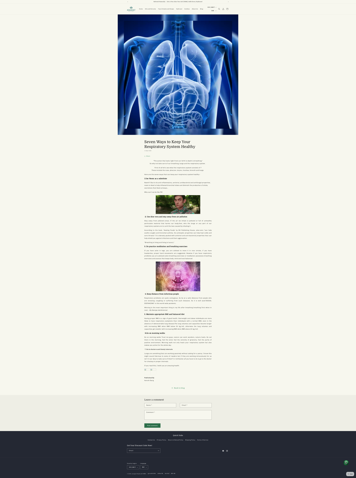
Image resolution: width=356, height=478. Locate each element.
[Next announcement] (228, 2)
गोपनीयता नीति (160, 473)
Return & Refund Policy (175, 440)
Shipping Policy (190, 440)
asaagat (134, 473)
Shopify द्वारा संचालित (141, 473)
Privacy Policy (161, 440)
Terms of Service (202, 440)
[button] (219, 9)
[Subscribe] (158, 450)
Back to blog (179, 388)
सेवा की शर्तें (167, 473)
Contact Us (151, 440)
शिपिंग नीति (173, 473)
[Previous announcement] (128, 2)
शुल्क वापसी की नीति (152, 473)
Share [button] (148, 156)
